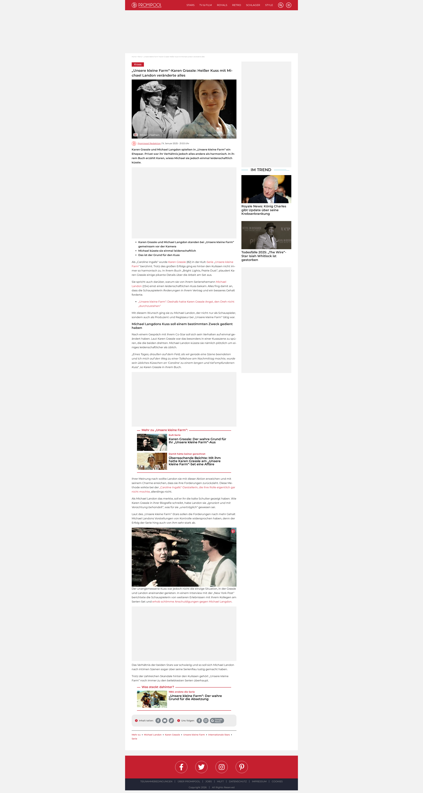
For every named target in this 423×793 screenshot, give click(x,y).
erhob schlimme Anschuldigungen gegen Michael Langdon (192, 601)
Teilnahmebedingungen (156, 781)
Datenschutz (238, 781)
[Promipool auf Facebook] (181, 767)
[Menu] (288, 5)
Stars (190, 5)
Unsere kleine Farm (194, 734)
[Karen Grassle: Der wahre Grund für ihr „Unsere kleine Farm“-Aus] (152, 442)
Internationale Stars (219, 734)
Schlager (253, 5)
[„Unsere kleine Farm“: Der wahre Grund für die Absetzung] (152, 699)
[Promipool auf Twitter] (201, 767)
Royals (222, 5)
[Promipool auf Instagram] (221, 767)
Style (269, 5)
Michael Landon (153, 734)
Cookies (277, 781)
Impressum (259, 781)
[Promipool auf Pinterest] (241, 767)
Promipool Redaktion (149, 143)
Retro (236, 5)
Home (134, 57)
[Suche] (280, 5)
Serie (210, 262)
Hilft (220, 781)
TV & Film (205, 5)
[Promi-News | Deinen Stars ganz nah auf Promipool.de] (158, 5)
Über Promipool (189, 781)
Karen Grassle (177, 262)
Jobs (208, 781)
